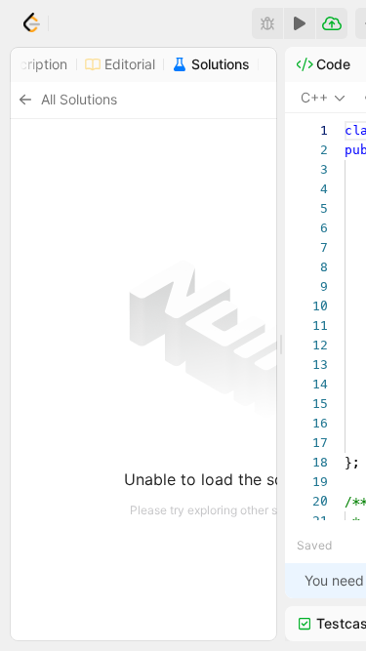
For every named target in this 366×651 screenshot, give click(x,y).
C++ (314, 97)
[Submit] (331, 23)
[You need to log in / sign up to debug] (267, 23)
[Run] (299, 23)
